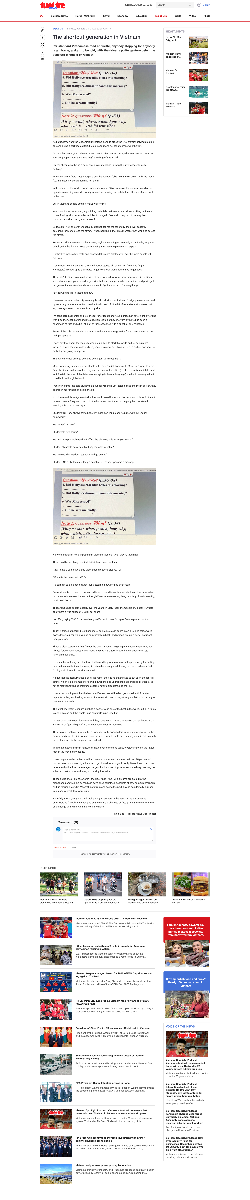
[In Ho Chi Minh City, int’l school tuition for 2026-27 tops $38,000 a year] (198, 42)
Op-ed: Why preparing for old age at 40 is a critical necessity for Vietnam (101, 901)
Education (141, 16)
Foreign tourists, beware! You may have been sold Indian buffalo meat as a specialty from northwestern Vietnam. (185, 930)
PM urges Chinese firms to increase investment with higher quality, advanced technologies (110, 1139)
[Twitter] (42, 45)
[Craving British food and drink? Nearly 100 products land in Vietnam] (187, 1004)
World (178, 16)
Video (192, 16)
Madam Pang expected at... (173, 55)
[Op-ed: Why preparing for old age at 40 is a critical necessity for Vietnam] (103, 884)
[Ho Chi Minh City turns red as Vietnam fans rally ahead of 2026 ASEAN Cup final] (56, 1009)
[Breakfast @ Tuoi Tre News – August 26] (198, 92)
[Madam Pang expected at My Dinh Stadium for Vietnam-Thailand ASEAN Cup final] (198, 58)
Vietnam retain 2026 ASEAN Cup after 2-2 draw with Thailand (111, 918)
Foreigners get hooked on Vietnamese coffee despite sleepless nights (143, 901)
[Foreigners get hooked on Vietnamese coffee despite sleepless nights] (147, 884)
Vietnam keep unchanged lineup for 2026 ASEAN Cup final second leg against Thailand (114, 975)
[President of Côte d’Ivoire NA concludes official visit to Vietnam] (56, 1037)
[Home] (41, 16)
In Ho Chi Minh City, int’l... (174, 39)
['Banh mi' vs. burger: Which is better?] (191, 884)
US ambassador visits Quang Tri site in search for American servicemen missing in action (110, 948)
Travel (106, 16)
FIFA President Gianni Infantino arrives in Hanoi (103, 1083)
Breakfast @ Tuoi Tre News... (175, 89)
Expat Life (161, 16)
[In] (42, 59)
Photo (207, 16)
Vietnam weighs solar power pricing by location (103, 1165)
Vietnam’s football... (171, 72)
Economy (122, 16)
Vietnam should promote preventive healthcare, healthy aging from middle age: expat (56, 901)
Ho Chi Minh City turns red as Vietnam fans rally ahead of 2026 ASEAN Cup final (112, 1002)
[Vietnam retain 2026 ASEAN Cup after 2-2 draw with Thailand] (56, 927)
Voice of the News (180, 1027)
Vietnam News (59, 16)
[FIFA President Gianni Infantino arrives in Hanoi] (56, 1092)
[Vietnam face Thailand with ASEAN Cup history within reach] (198, 108)
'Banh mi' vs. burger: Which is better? (188, 901)
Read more (48, 868)
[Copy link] (42, 30)
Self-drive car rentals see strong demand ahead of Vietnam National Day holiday (110, 1057)
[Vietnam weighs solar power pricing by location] (56, 1174)
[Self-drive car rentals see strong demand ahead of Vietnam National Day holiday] (56, 1064)
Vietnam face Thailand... (173, 105)
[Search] (190, 5)
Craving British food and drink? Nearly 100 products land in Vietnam (186, 983)
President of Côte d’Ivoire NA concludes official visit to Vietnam (113, 1028)
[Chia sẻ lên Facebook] (42, 37)
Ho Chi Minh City (85, 16)
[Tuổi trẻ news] (52, 5)
